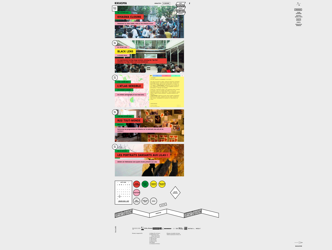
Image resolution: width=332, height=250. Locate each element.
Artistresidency (175, 192)
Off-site (115, 43)
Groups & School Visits (298, 16)
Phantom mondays (298, 19)
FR (298, 3)
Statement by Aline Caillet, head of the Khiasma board (135, 23)
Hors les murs (145, 201)
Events (298, 22)
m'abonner (166, 3)
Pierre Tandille (115, 229)
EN (299, 5)
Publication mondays (298, 25)
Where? (181, 8)
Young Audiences (298, 13)
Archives (163, 205)
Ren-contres (136, 201)
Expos (153, 201)
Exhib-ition (115, 8)
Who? (180, 3)
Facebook (189, 3)
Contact (180, 13)
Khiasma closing (129, 17)
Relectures (137, 192)
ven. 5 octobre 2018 (122, 12)
